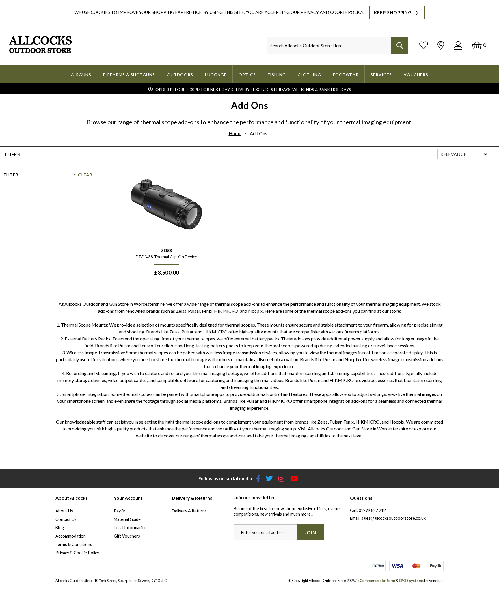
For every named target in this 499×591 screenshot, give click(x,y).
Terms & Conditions (73, 544)
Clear (85, 174)
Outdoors (180, 74)
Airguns (81, 74)
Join (310, 532)
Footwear (346, 74)
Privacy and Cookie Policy (332, 12)
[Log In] (458, 45)
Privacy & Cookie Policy (77, 552)
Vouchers (416, 74)
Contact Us (66, 519)
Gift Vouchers (127, 536)
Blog (59, 527)
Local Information (130, 527)
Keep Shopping (393, 12)
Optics (247, 74)
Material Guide (127, 519)
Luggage (216, 74)
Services (381, 74)
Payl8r (120, 510)
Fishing (277, 74)
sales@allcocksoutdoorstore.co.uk (393, 518)
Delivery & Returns (189, 510)
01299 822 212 (372, 510)
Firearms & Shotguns (129, 74)
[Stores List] (440, 45)
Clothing (309, 74)
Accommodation (70, 536)
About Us (64, 510)
